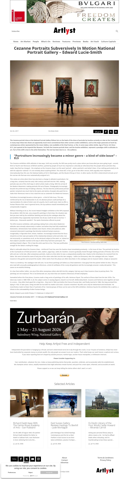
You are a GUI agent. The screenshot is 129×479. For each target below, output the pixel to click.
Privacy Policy (105, 460)
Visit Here (13, 301)
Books (85, 42)
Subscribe (15, 31)
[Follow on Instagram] (38, 459)
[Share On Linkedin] (116, 132)
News (15, 42)
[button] (117, 31)
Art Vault (95, 42)
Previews (77, 42)
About (64, 458)
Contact (64, 460)
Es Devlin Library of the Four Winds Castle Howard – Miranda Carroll (101, 425)
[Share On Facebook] (106, 132)
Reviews (56, 42)
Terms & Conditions (105, 458)
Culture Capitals (108, 42)
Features (66, 42)
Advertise (64, 462)
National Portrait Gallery (56, 297)
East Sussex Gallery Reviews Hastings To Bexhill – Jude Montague (64, 425)
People (36, 42)
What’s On (45, 42)
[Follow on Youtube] (32, 459)
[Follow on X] (26, 459)
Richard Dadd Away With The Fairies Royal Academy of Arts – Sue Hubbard (26, 425)
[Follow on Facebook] (20, 459)
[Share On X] (111, 132)
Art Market (26, 42)
